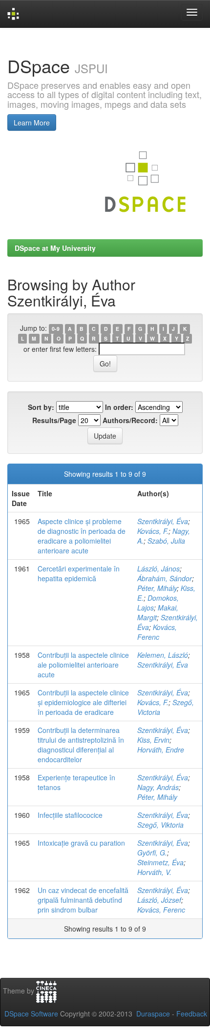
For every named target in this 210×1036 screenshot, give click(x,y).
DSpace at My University (55, 248)
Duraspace (153, 1013)
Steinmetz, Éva (160, 862)
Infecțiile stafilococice (70, 815)
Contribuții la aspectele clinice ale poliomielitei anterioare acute (83, 664)
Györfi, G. (152, 852)
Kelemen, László (162, 655)
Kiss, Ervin (153, 740)
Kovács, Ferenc (157, 632)
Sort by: (41, 407)
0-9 (56, 328)
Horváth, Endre (160, 749)
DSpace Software (31, 1013)
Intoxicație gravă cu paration (81, 843)
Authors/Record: (130, 420)
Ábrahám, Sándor (164, 578)
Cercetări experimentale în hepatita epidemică (79, 573)
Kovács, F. (152, 531)
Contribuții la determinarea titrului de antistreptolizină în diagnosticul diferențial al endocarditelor (81, 744)
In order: (119, 407)
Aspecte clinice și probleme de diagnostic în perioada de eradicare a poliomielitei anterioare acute (82, 535)
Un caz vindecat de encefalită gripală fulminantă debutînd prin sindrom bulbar (83, 899)
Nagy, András (158, 787)
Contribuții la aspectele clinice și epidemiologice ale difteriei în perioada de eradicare (83, 702)
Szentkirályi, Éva (162, 521)
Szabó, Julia (166, 541)
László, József (159, 900)
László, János (158, 568)
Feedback (191, 1013)
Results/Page (54, 420)
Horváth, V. (154, 872)
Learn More (32, 122)
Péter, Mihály (157, 588)
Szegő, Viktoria (160, 825)
